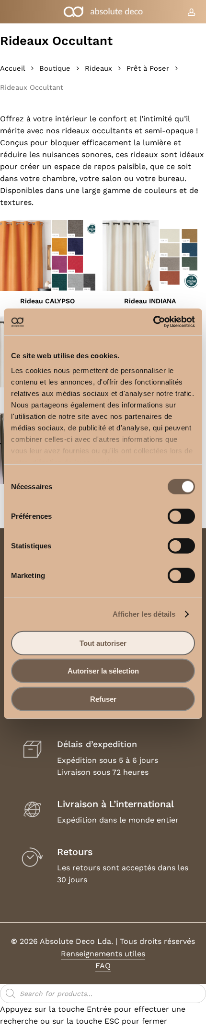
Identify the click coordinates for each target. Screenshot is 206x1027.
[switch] (181, 516)
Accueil (12, 68)
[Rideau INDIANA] (150, 255)
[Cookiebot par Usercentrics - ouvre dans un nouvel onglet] (153, 322)
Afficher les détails (144, 614)
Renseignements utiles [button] (103, 953)
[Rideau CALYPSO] (47, 255)
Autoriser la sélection (103, 671)
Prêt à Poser (147, 68)
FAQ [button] (103, 965)
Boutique (54, 68)
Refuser (103, 699)
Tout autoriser (103, 643)
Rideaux (98, 68)
